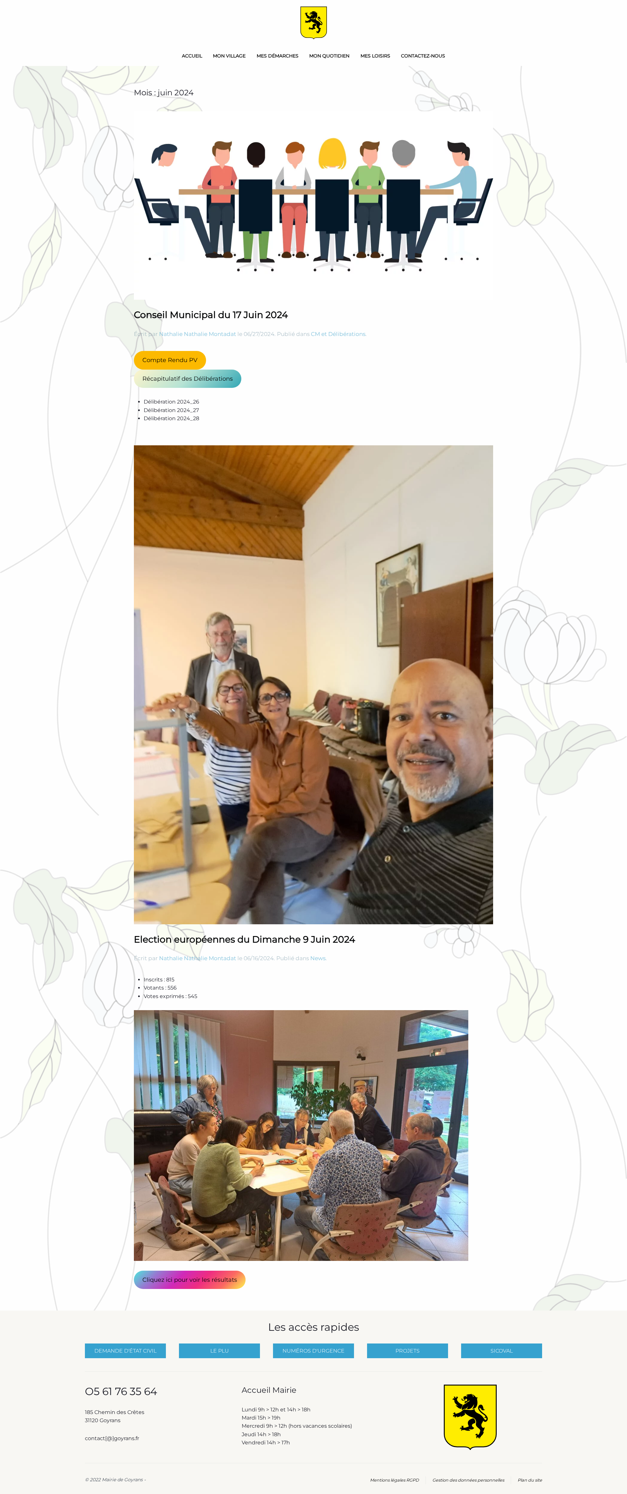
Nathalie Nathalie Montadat (197, 334)
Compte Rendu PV (170, 360)
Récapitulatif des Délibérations (187, 378)
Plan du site (530, 1480)
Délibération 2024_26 (171, 402)
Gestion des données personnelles (468, 1480)
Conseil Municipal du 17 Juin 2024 (211, 314)
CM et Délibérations (338, 334)
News (318, 958)
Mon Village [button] (229, 56)
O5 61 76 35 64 (121, 1391)
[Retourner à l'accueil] (313, 23)
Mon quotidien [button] (329, 56)
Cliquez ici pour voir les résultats (189, 1279)
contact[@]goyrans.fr (112, 1438)
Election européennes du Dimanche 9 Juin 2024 (244, 939)
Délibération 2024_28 (171, 418)
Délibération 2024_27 (171, 410)
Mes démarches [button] (277, 56)
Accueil (192, 56)
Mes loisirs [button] (375, 56)
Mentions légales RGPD (394, 1480)
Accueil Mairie (269, 1390)
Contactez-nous (423, 56)
